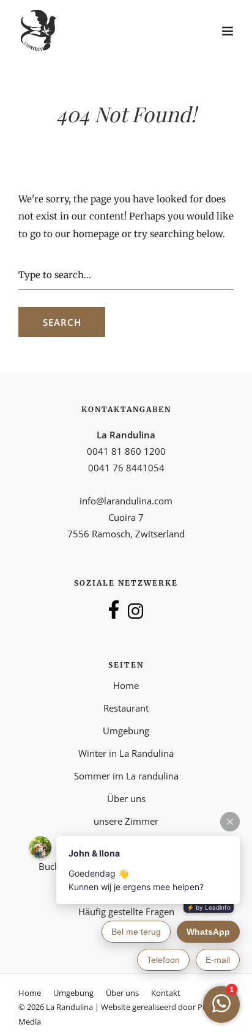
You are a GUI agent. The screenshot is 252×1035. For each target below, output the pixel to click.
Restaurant (126, 708)
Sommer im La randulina (126, 776)
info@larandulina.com (126, 501)
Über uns (122, 992)
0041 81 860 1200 (126, 451)
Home (126, 685)
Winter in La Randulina (126, 753)
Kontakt (165, 992)
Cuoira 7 (126, 517)
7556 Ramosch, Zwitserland (126, 534)
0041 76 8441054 (126, 468)
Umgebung (126, 730)
